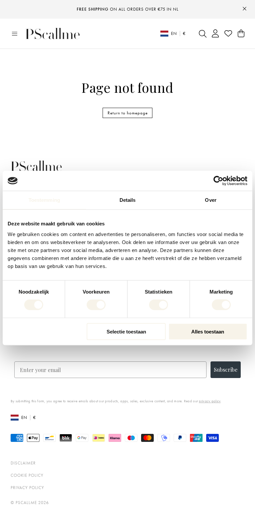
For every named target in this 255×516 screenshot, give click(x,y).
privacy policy (209, 401)
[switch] (96, 305)
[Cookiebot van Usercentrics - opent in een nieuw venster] (218, 181)
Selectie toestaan (126, 331)
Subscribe (225, 369)
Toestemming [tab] (44, 200)
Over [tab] (210, 200)
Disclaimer (23, 463)
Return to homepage (128, 113)
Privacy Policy (27, 487)
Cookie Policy (27, 475)
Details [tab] (128, 200)
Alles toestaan (207, 331)
